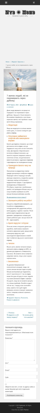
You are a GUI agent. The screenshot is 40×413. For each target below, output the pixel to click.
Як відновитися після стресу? (16, 197)
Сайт (7, 377)
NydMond (24, 105)
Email (7, 370)
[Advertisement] (20, 39)
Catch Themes (24, 410)
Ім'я (7, 363)
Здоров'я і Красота (18, 62)
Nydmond (22, 405)
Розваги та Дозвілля (13, 300)
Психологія (24, 298)
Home (8, 62)
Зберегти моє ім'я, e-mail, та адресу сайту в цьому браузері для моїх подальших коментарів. (20, 389)
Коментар (9, 338)
